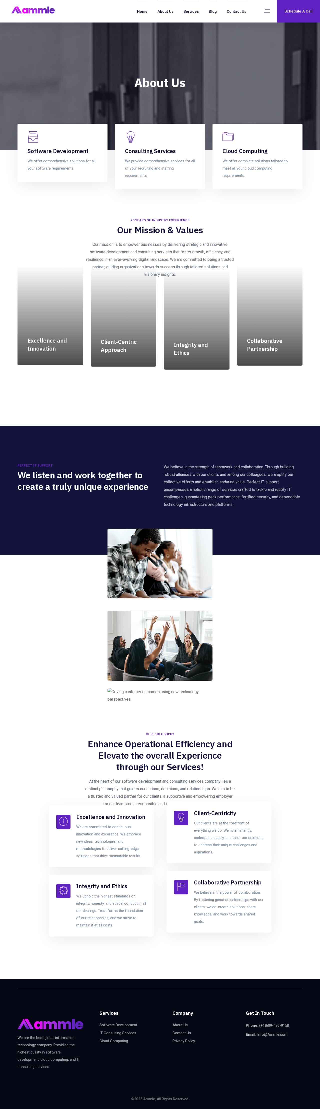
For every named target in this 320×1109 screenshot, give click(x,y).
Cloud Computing (114, 1041)
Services (191, 11)
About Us (166, 11)
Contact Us (236, 11)
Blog (213, 11)
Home (142, 11)
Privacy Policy (183, 1041)
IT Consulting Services (118, 1033)
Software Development (118, 1025)
